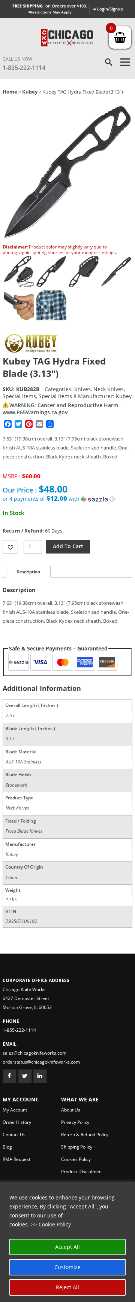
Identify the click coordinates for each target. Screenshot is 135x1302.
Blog (7, 1147)
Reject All (67, 1287)
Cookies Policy (76, 1159)
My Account (15, 1110)
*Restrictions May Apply (49, 12)
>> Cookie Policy (51, 1224)
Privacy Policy (75, 1122)
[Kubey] (31, 351)
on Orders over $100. (49, 6)
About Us (70, 1110)
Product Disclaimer (81, 1171)
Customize (67, 1267)
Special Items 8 (57, 396)
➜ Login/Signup (108, 9)
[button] (67, 499)
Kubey (30, 91)
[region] (67, 1242)
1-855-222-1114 (24, 68)
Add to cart (68, 546)
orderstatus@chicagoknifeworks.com (41, 1062)
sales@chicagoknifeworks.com (34, 1053)
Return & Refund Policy (84, 1134)
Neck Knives (108, 389)
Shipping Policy (76, 1147)
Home (10, 91)
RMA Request (16, 1159)
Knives (82, 389)
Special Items (19, 396)
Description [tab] (28, 571)
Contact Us (14, 1134)
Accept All (67, 1246)
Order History (17, 1122)
